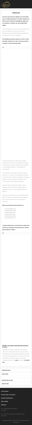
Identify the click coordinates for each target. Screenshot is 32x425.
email (16, 360)
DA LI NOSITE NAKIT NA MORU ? (9, 408)
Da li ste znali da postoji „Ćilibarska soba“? (13, 414)
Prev (28, 374)
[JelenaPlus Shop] (5, 4)
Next (30, 374)
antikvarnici (10, 225)
